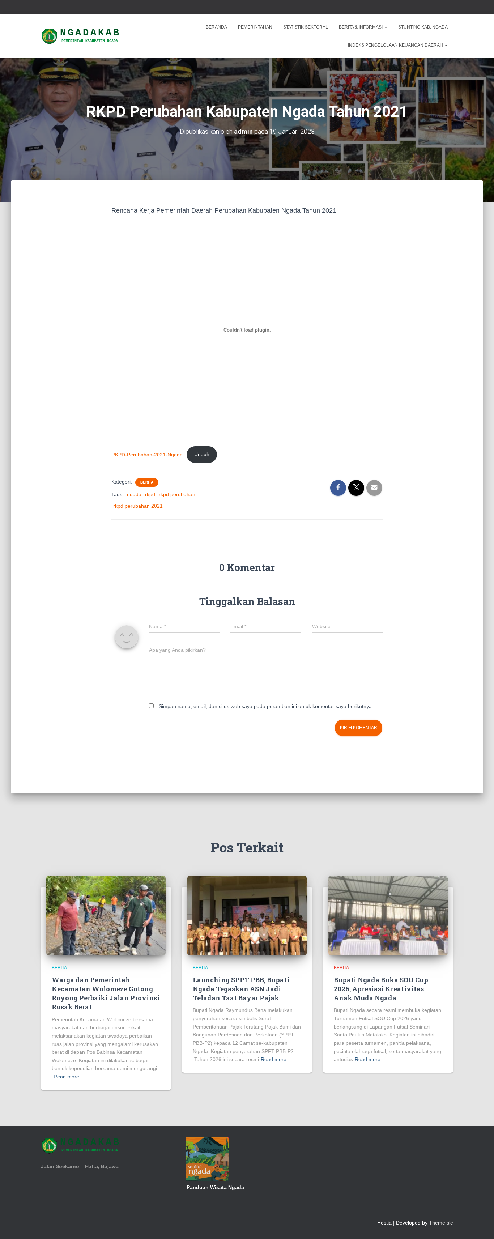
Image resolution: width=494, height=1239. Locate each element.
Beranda (216, 27)
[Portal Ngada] (81, 36)
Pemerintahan (255, 27)
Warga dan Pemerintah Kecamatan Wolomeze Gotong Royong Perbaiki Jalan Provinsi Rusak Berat (105, 993)
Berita (146, 482)
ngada (134, 494)
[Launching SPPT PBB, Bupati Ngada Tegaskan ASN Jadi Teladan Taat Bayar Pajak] (247, 915)
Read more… (69, 1077)
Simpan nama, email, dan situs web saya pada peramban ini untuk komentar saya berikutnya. (266, 706)
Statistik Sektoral (305, 27)
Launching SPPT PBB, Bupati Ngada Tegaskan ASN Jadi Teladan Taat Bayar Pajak (241, 988)
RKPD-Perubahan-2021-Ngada (147, 454)
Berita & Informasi (361, 27)
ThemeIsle (441, 1223)
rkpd (150, 494)
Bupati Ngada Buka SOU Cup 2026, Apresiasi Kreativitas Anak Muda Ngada (381, 988)
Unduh (201, 454)
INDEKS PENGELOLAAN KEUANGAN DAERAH (396, 45)
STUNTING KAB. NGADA (423, 27)
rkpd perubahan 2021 (138, 506)
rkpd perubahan (177, 494)
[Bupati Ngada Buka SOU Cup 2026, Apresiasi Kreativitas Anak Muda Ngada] (388, 915)
